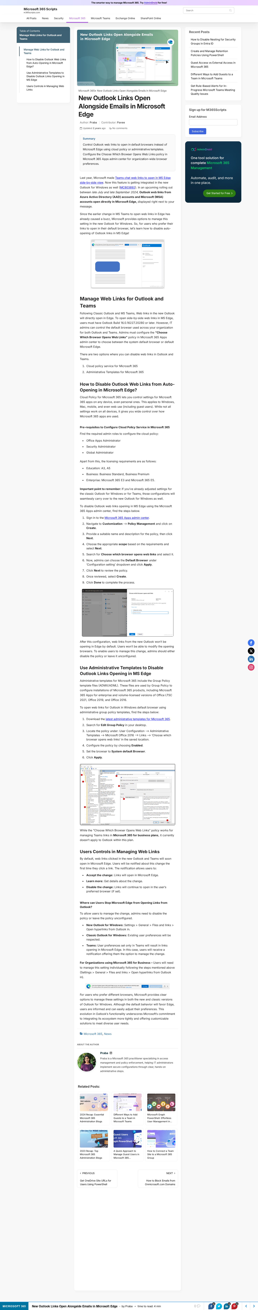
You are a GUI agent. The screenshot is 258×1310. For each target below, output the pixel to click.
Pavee (121, 122)
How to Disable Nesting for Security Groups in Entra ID (213, 41)
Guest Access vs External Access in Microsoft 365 (213, 64)
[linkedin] (251, 659)
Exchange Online (125, 18)
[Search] (230, 10)
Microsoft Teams (100, 18)
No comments (119, 128)
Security (59, 18)
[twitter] (251, 651)
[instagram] (251, 667)
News (45, 18)
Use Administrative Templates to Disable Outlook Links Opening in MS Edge (45, 76)
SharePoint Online (151, 18)
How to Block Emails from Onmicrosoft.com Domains (160, 1179)
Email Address (198, 116)
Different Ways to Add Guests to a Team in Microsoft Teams (212, 76)
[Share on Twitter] (219, 1306)
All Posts (31, 18)
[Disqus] (127, 1240)
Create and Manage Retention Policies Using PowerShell (209, 53)
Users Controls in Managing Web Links (45, 88)
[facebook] (251, 642)
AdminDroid (150, 2)
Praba (93, 122)
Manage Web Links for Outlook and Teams (44, 51)
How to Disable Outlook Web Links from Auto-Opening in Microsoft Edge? (46, 63)
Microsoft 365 (77, 18)
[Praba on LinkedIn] (111, 1053)
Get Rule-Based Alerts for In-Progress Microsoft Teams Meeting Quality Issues (213, 89)
